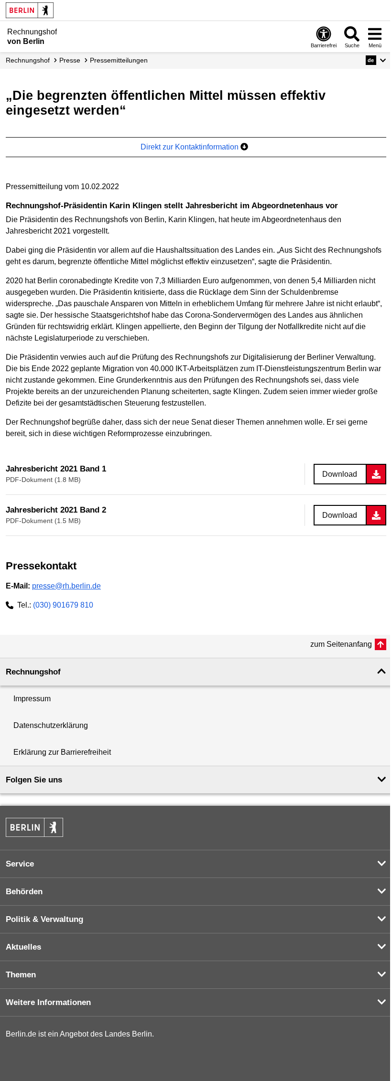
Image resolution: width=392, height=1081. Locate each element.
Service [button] (20, 863)
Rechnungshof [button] (33, 671)
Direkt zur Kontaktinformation (190, 147)
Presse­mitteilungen (119, 60)
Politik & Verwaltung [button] (44, 919)
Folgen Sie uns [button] (34, 779)
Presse (69, 60)
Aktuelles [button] (23, 947)
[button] (376, 60)
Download (339, 474)
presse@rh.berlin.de (66, 586)
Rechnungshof (28, 60)
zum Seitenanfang (341, 644)
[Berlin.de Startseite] (30, 10)
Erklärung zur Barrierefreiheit (62, 752)
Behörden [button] (24, 891)
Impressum (32, 699)
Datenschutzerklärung (50, 725)
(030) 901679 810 (63, 605)
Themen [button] (21, 974)
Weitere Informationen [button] (48, 1002)
